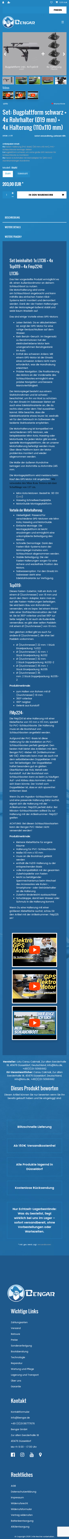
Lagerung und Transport (25, 1375)
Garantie (16, 1386)
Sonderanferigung (21, 1346)
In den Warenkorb (41, 195)
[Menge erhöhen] (13, 193)
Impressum (17, 1498)
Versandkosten (44, 1244)
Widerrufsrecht (19, 1503)
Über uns (16, 1381)
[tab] (34, 217)
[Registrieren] (9, 2)
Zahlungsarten (19, 1322)
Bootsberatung (19, 1352)
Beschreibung (12, 217)
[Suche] (57, 10)
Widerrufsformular (21, 1509)
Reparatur (16, 1363)
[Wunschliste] (51, 2)
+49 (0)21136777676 (23, 1424)
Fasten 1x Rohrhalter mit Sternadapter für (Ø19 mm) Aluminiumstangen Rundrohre (27, 159)
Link (20, 497)
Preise (14, 1340)
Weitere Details (13, 227)
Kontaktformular (20, 1412)
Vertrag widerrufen (22, 1515)
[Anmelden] (3, 2)
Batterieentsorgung (22, 1521)
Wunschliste (59, 103)
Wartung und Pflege (22, 1369)
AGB (13, 1486)
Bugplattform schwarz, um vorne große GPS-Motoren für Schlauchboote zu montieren (29, 154)
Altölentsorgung (20, 1527)
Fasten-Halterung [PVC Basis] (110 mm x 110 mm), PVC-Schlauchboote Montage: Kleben (29, 148)
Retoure (15, 1334)
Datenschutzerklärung (23, 1492)
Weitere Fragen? (13, 236)
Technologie (18, 1357)
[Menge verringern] (13, 196)
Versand (16, 1328)
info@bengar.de (20, 1418)
